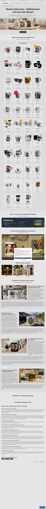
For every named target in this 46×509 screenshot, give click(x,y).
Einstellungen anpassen (23, 259)
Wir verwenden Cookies (17, 249)
